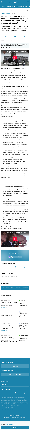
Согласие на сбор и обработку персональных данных (15, 417)
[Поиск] (2, 2)
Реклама (19, 6)
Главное (3, 6)
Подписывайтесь (16, 257)
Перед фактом (12, 10)
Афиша (25, 6)
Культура (8, 13)
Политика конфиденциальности (15, 415)
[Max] (24, 393)
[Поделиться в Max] (24, 36)
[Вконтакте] (5, 393)
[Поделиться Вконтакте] (5, 36)
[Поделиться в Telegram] (15, 36)
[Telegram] (15, 393)
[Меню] (28, 2)
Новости (9, 6)
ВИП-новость (4, 10)
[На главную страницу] (15, 2)
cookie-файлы (10, 424)
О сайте (14, 6)
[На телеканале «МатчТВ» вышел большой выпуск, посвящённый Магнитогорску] (24, 327)
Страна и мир (20, 10)
